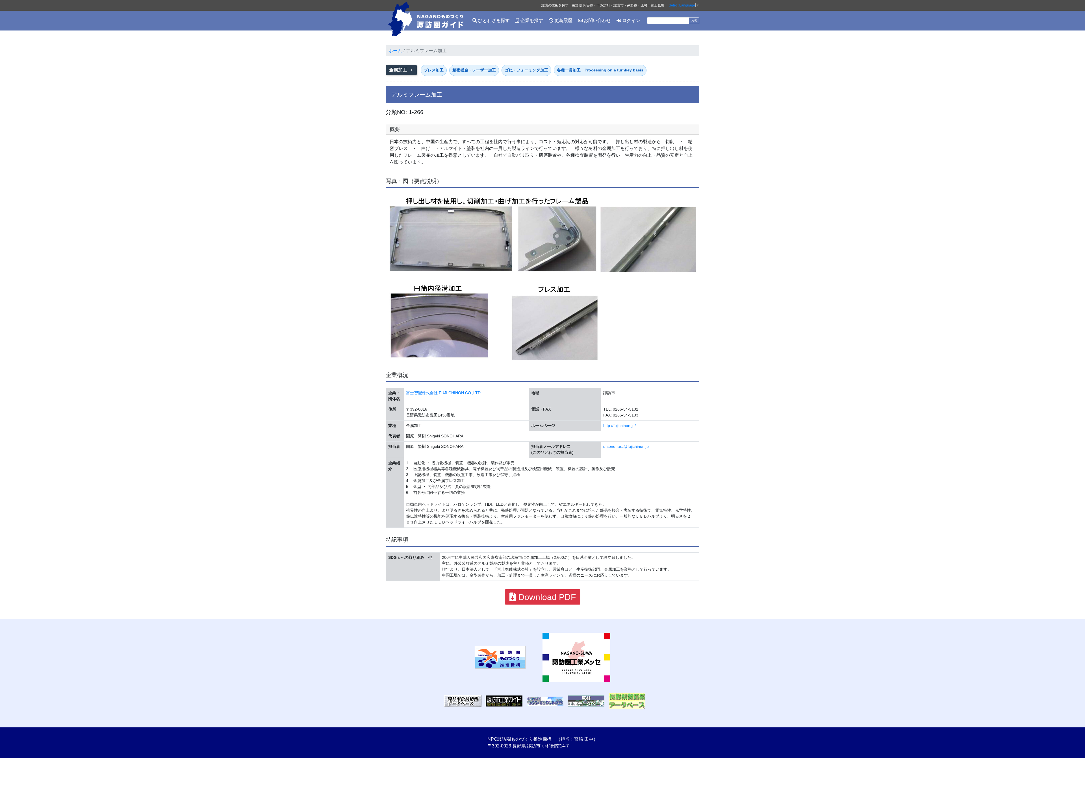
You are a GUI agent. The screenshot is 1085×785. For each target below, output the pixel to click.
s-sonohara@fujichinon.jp (626, 446)
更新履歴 (562, 20)
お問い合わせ (597, 20)
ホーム (395, 50)
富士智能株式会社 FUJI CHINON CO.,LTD (443, 393)
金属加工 (398, 69)
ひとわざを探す (493, 20)
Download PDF (546, 597)
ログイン (630, 20)
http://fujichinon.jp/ (619, 425)
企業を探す (531, 20)
